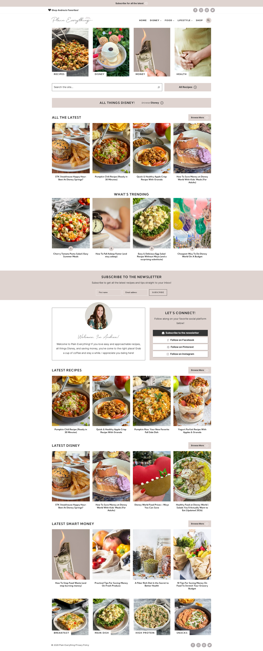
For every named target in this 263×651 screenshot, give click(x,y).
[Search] (158, 87)
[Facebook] (195, 10)
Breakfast (61, 632)
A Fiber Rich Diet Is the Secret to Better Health (152, 584)
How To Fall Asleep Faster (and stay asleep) (111, 255)
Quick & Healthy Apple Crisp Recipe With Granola (152, 178)
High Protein (145, 632)
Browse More (197, 117)
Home (143, 20)
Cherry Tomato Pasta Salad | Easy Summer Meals (70, 255)
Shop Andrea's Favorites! (65, 10)
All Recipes (185, 87)
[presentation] (71, 148)
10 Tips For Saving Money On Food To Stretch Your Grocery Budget (192, 586)
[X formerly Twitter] (212, 10)
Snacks (182, 632)
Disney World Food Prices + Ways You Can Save (152, 506)
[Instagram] (201, 10)
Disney (100, 74)
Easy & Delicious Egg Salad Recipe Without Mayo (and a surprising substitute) (152, 256)
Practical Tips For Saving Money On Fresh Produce (111, 584)
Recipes (59, 74)
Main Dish (102, 632)
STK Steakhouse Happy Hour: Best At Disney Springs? (70, 178)
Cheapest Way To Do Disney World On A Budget (192, 255)
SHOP (199, 20)
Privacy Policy (82, 645)
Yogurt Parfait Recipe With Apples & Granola (192, 431)
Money (140, 74)
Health (182, 74)
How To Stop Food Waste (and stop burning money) (70, 584)
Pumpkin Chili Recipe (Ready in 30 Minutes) (111, 178)
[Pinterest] (207, 10)
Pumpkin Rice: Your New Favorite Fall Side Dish (151, 431)
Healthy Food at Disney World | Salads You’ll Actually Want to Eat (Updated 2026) (192, 507)
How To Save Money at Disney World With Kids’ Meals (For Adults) (192, 179)
